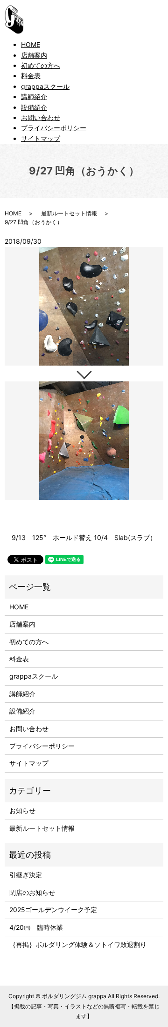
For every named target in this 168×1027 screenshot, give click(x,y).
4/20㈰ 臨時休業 (36, 927)
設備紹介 (34, 107)
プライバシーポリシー (53, 128)
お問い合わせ (40, 117)
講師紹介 (34, 96)
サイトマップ (40, 138)
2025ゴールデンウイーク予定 (53, 910)
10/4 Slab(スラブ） (125, 537)
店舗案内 (34, 55)
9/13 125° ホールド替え (52, 537)
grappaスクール (45, 86)
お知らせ (22, 810)
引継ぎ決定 (25, 875)
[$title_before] (84, 306)
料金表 (31, 76)
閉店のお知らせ (32, 892)
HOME (30, 44)
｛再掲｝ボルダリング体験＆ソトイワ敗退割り (81, 944)
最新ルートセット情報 (69, 213)
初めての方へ (40, 65)
